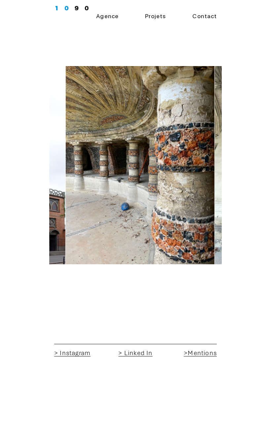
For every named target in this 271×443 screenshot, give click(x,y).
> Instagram (72, 353)
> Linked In (135, 353)
